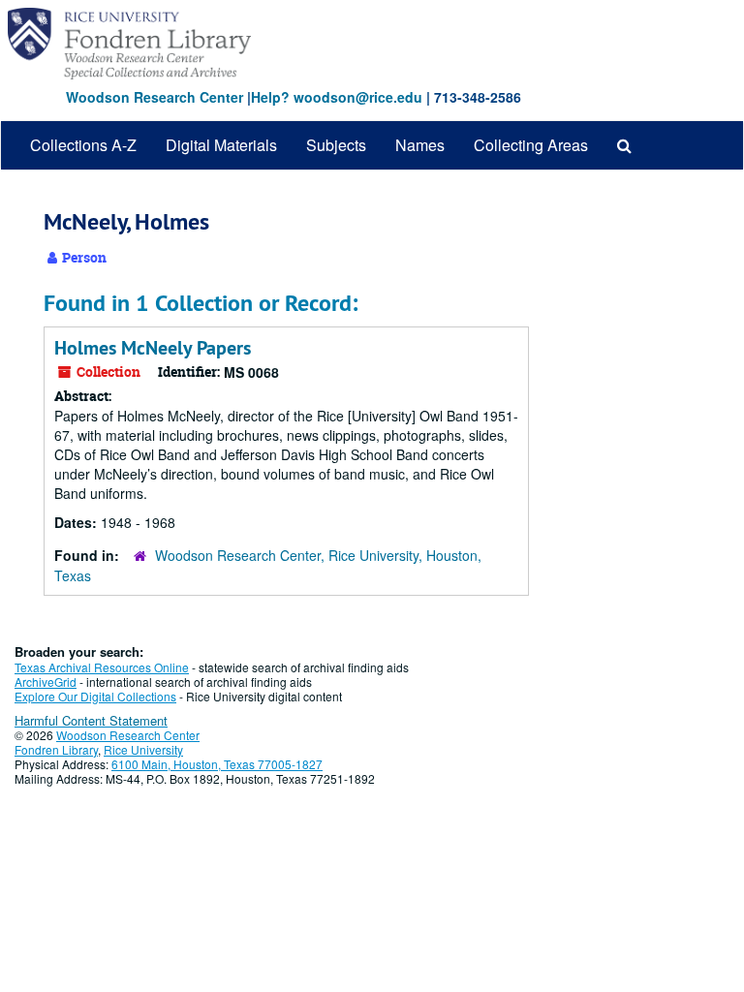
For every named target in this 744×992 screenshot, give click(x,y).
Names (420, 145)
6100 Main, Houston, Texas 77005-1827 (217, 764)
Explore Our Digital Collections (95, 696)
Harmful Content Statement (91, 720)
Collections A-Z (83, 145)
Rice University (143, 749)
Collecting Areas (531, 145)
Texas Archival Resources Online (102, 667)
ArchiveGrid (46, 681)
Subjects (336, 145)
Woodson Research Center (154, 97)
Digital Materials (221, 145)
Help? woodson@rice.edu (336, 97)
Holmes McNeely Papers (152, 347)
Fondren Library (56, 749)
